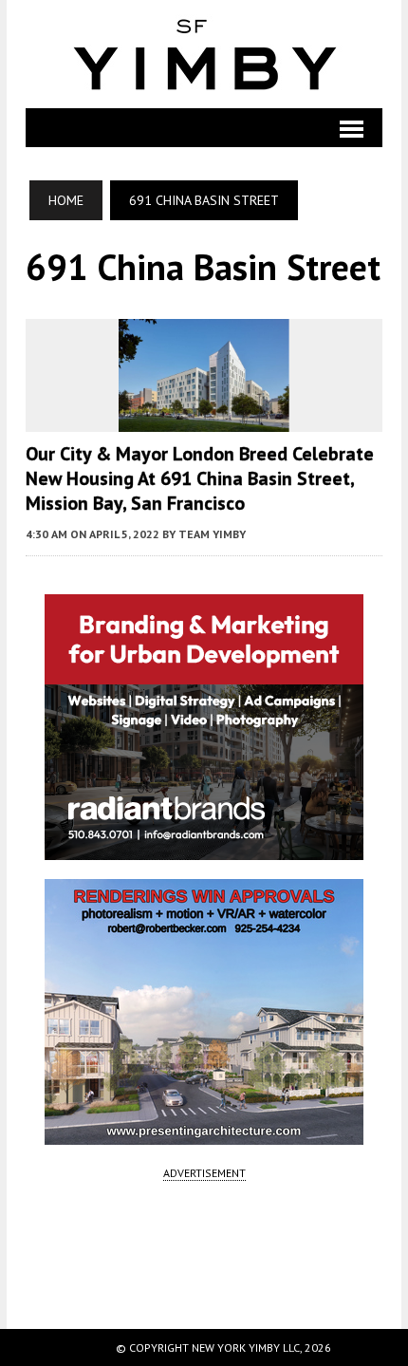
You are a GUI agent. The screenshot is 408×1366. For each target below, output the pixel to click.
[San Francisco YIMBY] (204, 54)
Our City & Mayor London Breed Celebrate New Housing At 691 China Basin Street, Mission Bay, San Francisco (200, 478)
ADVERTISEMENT (204, 1173)
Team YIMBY (212, 534)
